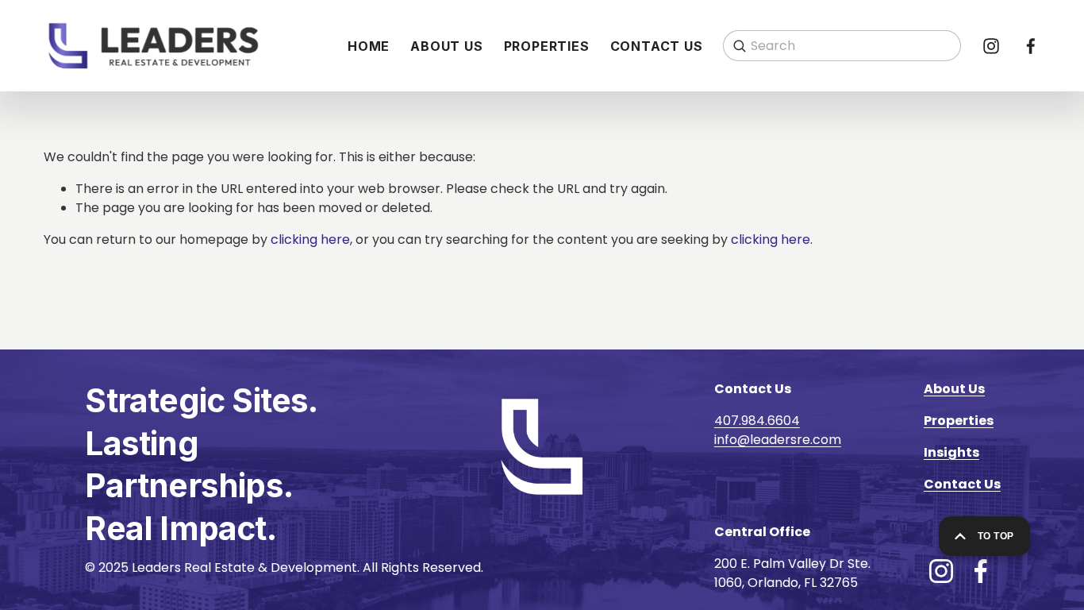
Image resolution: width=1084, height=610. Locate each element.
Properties (547, 46)
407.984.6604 (757, 420)
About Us (446, 46)
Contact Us (656, 46)
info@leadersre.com (777, 439)
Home (369, 46)
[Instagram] (991, 46)
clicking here (310, 239)
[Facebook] (1030, 46)
